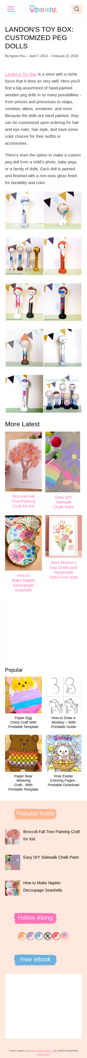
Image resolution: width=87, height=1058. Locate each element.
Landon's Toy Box (21, 74)
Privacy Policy (43, 1054)
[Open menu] (11, 9)
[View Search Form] (76, 9)
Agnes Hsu (17, 56)
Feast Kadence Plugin (42, 1051)
